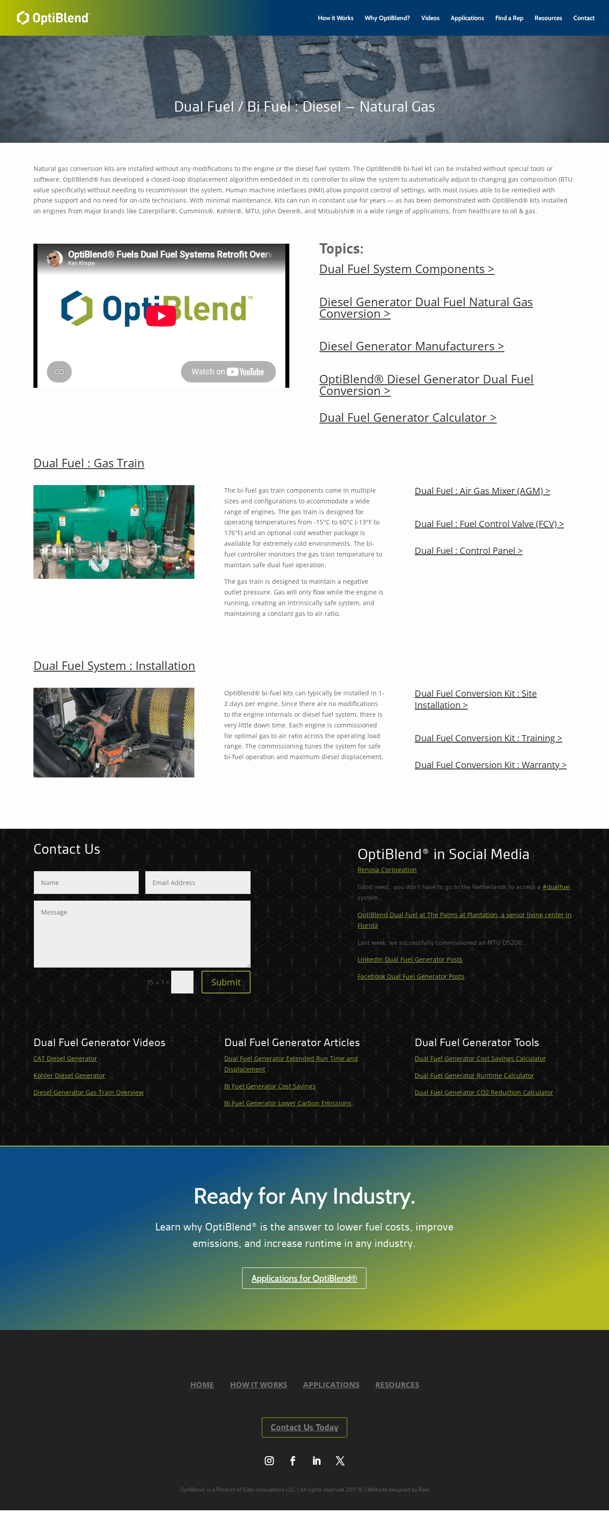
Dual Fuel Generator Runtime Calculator (474, 1075)
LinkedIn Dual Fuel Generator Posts (410, 959)
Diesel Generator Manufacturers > (411, 346)
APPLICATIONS (331, 1384)
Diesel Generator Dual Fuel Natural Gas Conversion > (426, 307)
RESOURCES (397, 1384)
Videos (430, 18)
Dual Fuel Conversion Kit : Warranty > (491, 765)
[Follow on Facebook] (293, 1461)
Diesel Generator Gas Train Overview (88, 1092)
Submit (226, 982)
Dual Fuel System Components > (406, 269)
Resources (548, 18)
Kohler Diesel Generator (69, 1075)
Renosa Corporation (387, 869)
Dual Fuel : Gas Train (88, 463)
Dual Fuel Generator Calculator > (408, 417)
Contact (584, 18)
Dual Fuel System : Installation (114, 665)
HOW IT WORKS (258, 1384)
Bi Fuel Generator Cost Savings (270, 1086)
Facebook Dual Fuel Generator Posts (411, 976)
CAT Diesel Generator (65, 1058)
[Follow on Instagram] (269, 1461)
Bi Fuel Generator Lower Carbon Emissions (287, 1103)
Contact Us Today (304, 1427)
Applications (467, 18)
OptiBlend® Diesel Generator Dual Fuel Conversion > (426, 385)
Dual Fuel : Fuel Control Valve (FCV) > (489, 524)
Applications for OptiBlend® (304, 1278)
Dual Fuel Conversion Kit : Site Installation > (476, 699)
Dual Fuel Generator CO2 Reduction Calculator (484, 1092)
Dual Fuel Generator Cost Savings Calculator (480, 1058)
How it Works (336, 18)
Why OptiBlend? (387, 18)
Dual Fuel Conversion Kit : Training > (488, 738)
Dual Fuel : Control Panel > (469, 550)
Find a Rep (509, 18)
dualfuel (556, 886)
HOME (202, 1384)
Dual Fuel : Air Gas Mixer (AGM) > (482, 491)
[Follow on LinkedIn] (316, 1461)
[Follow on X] (340, 1461)
